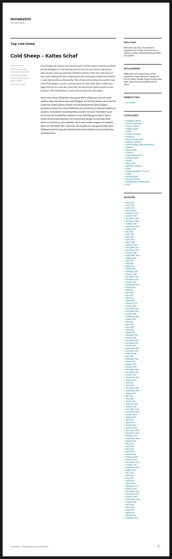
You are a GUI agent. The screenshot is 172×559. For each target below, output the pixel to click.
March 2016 (130, 332)
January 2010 (131, 407)
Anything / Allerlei (133, 121)
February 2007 (132, 486)
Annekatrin (20, 19)
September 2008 (133, 438)
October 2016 (131, 314)
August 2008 (131, 441)
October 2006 (131, 497)
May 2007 (130, 478)
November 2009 (132, 412)
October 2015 (131, 346)
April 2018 (130, 266)
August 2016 (131, 319)
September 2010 (132, 391)
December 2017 (132, 277)
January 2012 (131, 367)
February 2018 (131, 271)
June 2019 (130, 234)
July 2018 (129, 261)
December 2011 (132, 369)
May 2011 (129, 383)
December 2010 (132, 388)
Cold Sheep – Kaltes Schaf (43, 56)
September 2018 (132, 256)
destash (23, 75)
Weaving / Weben (133, 179)
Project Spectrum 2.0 (134, 155)
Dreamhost (130, 103)
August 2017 (130, 287)
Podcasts (129, 153)
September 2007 (133, 468)
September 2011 (132, 377)
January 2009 (131, 428)
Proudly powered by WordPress (35, 547)
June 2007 (130, 475)
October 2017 (131, 282)
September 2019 (132, 226)
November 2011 (132, 372)
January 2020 (131, 216)
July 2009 (130, 420)
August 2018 (131, 258)
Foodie (128, 131)
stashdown (21, 78)
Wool (28, 72)
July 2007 (129, 473)
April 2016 (130, 330)
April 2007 (130, 481)
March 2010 (130, 401)
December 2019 (132, 218)
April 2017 (130, 298)
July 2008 (130, 444)
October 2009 (131, 415)
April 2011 (130, 385)
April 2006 (130, 513)
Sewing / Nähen (132, 158)
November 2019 (132, 221)
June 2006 (130, 507)
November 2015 (132, 343)
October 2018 (131, 253)
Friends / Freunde (133, 134)
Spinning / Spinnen (134, 166)
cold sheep (15, 75)
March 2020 (131, 210)
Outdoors (129, 147)
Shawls (129, 160)
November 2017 (132, 279)
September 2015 (132, 348)
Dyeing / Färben (132, 126)
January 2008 (131, 460)
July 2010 (129, 396)
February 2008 (132, 457)
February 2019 (131, 245)
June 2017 (129, 293)
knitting (13, 78)
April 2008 (130, 452)
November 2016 (132, 311)
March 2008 (131, 454)
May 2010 (130, 399)
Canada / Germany (134, 123)
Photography (131, 150)
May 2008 (130, 449)
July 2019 (129, 232)
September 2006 (133, 499)
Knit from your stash (18, 69)
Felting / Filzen (132, 129)
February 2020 (132, 213)
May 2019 (129, 237)
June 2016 (130, 324)
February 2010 (131, 404)
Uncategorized (132, 176)
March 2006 (131, 515)
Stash (128, 168)
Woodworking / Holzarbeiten (138, 182)
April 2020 (130, 208)
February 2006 (132, 518)
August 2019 (131, 229)
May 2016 (129, 327)
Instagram (130, 137)
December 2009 (132, 409)
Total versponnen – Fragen (137, 171)
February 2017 (131, 303)
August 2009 (131, 417)
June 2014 (130, 356)
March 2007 (131, 483)
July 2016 (129, 322)
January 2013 (131, 364)
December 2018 (132, 248)
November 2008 (132, 433)
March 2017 (130, 301)
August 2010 (131, 393)
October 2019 (131, 224)
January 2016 (131, 338)
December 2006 (132, 491)
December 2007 (132, 462)
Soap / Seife (131, 163)
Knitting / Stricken (17, 72)
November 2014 (132, 351)
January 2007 (131, 489)
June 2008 (130, 446)
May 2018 (130, 263)
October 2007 (131, 465)
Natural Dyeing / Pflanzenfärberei (140, 145)
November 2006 (132, 494)
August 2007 (131, 470)
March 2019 (130, 242)
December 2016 (132, 309)
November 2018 (132, 250)
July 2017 (129, 290)
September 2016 (132, 316)
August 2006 (131, 502)
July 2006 (130, 505)
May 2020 (130, 205)
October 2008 (131, 436)
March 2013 (130, 362)
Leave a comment (17, 84)
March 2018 (130, 269)
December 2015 (132, 340)
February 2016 (131, 335)
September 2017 (132, 285)
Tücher (129, 174)
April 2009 (130, 422)
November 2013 (132, 359)
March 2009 (131, 425)
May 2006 (130, 510)
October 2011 (131, 375)
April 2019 (130, 240)
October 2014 (131, 354)
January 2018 (131, 274)
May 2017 (129, 295)
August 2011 (130, 380)
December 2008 (132, 430)
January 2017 (131, 306)
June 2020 (130, 203)
